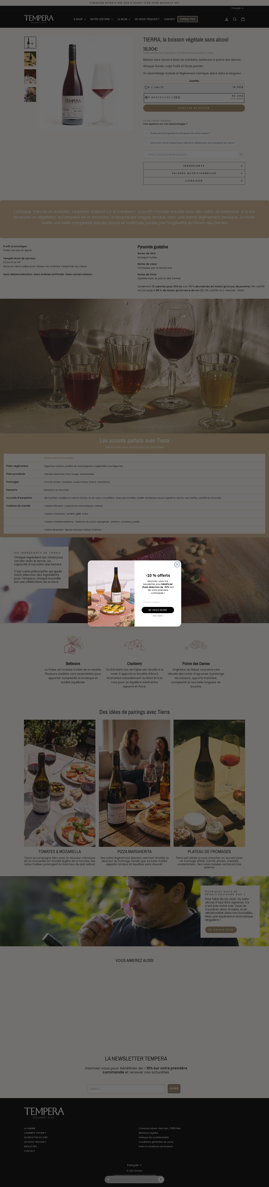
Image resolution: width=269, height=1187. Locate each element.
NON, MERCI (158, 616)
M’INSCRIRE (158, 610)
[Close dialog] (177, 564)
